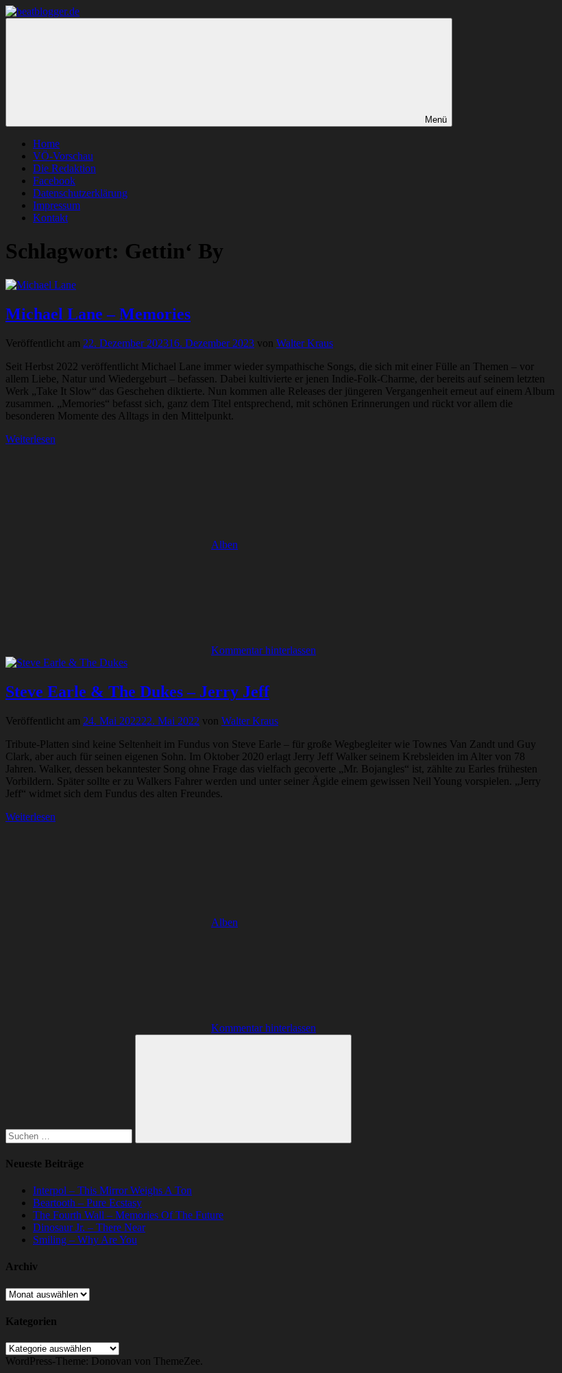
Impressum (56, 205)
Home (46, 143)
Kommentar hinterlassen (263, 650)
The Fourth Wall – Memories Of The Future (128, 1215)
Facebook (54, 180)
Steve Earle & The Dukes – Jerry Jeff (137, 692)
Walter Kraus (304, 343)
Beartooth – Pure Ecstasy (87, 1202)
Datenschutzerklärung (80, 193)
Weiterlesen (30, 439)
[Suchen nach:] (70, 1135)
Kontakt (50, 217)
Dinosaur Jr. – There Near (89, 1227)
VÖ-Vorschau (63, 156)
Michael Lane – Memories (98, 314)
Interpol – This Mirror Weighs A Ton (112, 1190)
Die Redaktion (64, 168)
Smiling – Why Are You (85, 1240)
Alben (224, 544)
